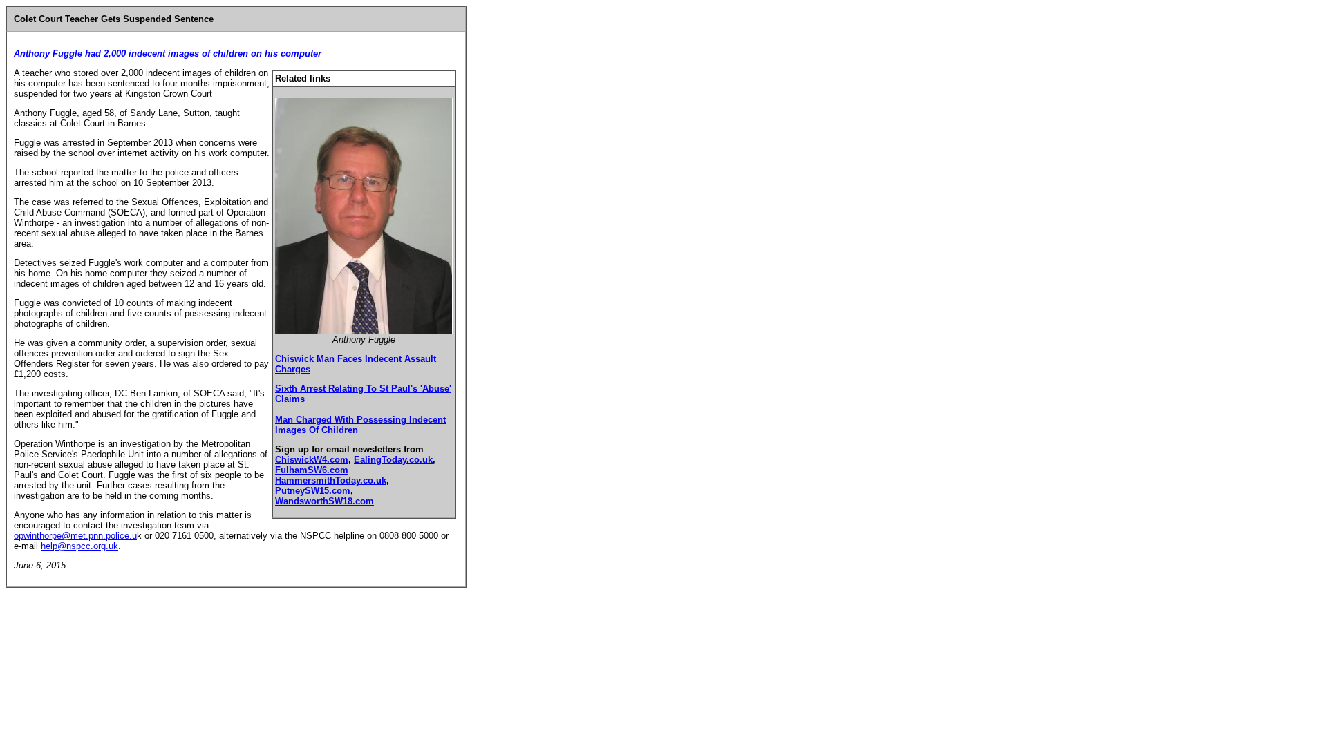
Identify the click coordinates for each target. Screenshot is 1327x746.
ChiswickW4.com (311, 460)
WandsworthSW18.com (324, 501)
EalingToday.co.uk (393, 460)
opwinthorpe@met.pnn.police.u (75, 535)
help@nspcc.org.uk (79, 546)
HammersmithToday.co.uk (330, 480)
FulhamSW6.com (311, 470)
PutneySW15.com (312, 491)
